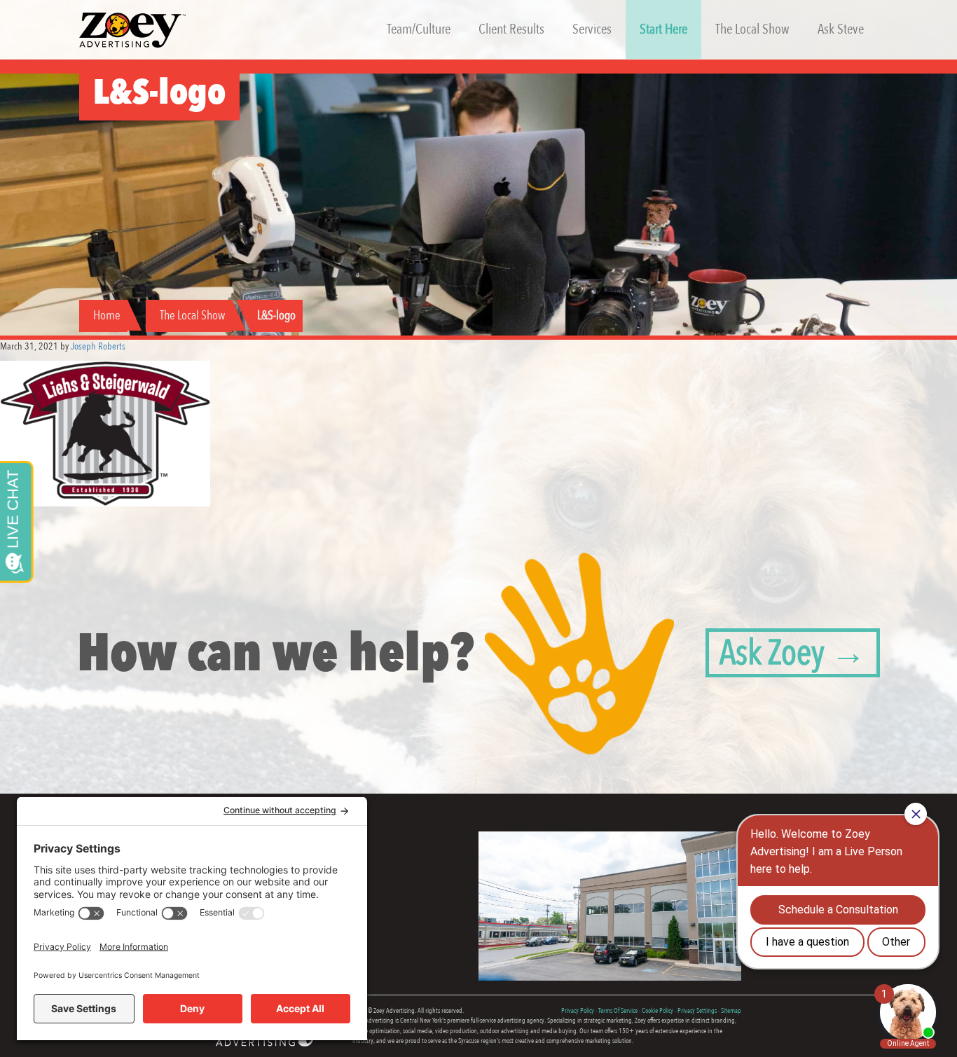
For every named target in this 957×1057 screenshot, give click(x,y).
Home (107, 315)
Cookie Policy (657, 1011)
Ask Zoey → (793, 653)
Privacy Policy (577, 1011)
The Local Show (192, 315)
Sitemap (731, 1011)
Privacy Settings (697, 1011)
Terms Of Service (618, 1011)
